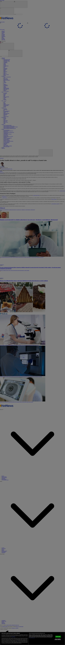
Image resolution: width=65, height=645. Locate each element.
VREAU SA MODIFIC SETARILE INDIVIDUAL (57, 639)
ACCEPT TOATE (58, 636)
